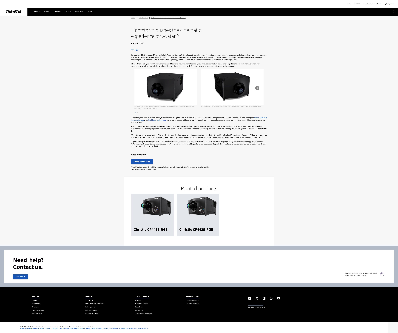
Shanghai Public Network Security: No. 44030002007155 (134, 328)
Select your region (255, 304)
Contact (357, 4)
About (90, 11)
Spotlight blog (37, 313)
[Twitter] (256, 299)
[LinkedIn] (264, 299)
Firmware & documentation (94, 303)
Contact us (89, 300)
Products (37, 11)
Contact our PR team (142, 161)
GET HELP (88, 296)
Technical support (91, 310)
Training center (90, 307)
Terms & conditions (64, 328)
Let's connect (20, 276)
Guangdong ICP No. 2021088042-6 (111, 328)
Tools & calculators (91, 313)
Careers (138, 300)
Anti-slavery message (85, 328)
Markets (47, 11)
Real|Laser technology (157, 120)
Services (68, 11)
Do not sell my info (74, 328)
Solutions (58, 11)
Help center (79, 11)
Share (133, 50)
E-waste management (96, 328)
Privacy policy (55, 328)
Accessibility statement (143, 313)
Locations (138, 307)
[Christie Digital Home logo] (14, 12)
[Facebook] (249, 299)
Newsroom (139, 310)
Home (133, 18)
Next (257, 88)
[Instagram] (271, 299)
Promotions (36, 303)
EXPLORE (35, 296)
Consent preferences (45, 328)
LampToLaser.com (192, 300)
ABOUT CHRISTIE (142, 296)
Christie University (192, 303)
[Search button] (394, 11)
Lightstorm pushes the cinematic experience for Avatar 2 (167, 18)
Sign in (390, 4)
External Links (192, 296)
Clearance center (38, 310)
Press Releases (143, 18)
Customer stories (141, 303)
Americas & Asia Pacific (371, 4)
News (348, 4)
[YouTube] (278, 299)
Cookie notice (35, 328)
